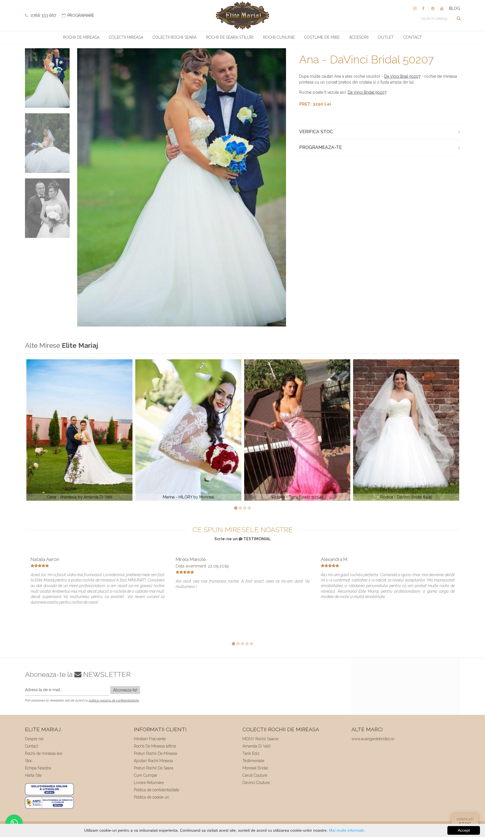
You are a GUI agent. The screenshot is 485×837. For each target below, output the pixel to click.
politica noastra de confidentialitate (114, 700)
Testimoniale (253, 760)
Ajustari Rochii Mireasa (153, 760)
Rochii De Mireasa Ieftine (155, 746)
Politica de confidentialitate (156, 790)
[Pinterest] (432, 8)
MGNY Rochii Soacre (260, 739)
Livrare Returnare (149, 782)
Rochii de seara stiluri (229, 37)
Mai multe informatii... (348, 830)
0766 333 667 (42, 15)
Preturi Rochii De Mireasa (155, 753)
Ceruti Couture (254, 775)
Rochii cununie (279, 37)
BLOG (454, 8)
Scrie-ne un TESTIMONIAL (242, 539)
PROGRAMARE (80, 15)
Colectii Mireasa (126, 37)
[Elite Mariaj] (242, 15)
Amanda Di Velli (256, 746)
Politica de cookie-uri (151, 797)
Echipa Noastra (38, 768)
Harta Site (33, 775)
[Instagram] (415, 8)
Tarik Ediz (251, 753)
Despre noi (34, 739)
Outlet (386, 37)
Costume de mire (322, 37)
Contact (412, 37)
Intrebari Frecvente (150, 739)
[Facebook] (423, 8)
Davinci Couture (256, 782)
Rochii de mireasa (81, 37)
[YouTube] (441, 8)
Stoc (28, 760)
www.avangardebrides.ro (372, 739)
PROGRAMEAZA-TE (320, 147)
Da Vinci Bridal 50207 (367, 92)
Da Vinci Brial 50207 (402, 76)
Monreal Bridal (255, 768)
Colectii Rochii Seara (174, 37)
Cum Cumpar (145, 775)
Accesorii (359, 37)
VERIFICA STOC (316, 131)
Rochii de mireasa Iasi (43, 753)
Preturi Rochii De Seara (153, 768)
